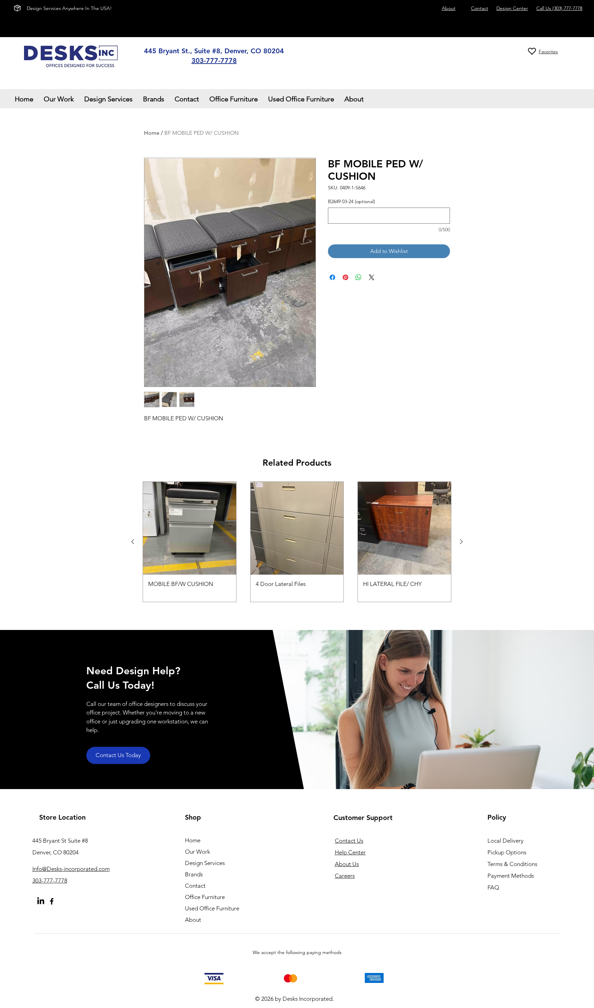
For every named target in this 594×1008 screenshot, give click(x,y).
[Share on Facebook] (332, 277)
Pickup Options (506, 852)
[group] (297, 541)
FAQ (493, 887)
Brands (194, 874)
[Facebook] (51, 901)
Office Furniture (205, 897)
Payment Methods (511, 875)
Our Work (197, 851)
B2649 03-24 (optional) (351, 201)
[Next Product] (461, 542)
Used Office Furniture (212, 908)
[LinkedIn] (40, 901)
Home (152, 133)
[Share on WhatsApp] (358, 277)
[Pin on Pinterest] (345, 277)
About (193, 919)
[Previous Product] (133, 542)
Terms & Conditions (512, 864)
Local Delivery (505, 840)
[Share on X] (371, 277)
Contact (195, 885)
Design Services (205, 863)
